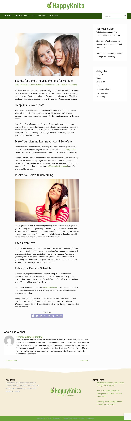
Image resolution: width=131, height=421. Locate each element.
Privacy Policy (79, 418)
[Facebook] (33, 316)
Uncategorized (102, 93)
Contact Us (70, 395)
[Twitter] (37, 316)
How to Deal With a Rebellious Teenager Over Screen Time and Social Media (109, 44)
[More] (61, 316)
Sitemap (90, 418)
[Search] (125, 16)
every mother (71, 149)
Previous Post (10, 360)
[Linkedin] (41, 316)
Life (33, 16)
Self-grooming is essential (57, 166)
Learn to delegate (50, 287)
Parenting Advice (21, 16)
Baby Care (8, 16)
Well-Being (53, 16)
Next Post (85, 360)
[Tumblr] (53, 316)
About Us (60, 395)
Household (42, 16)
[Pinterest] (45, 316)
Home (98, 78)
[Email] (57, 316)
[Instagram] (49, 316)
